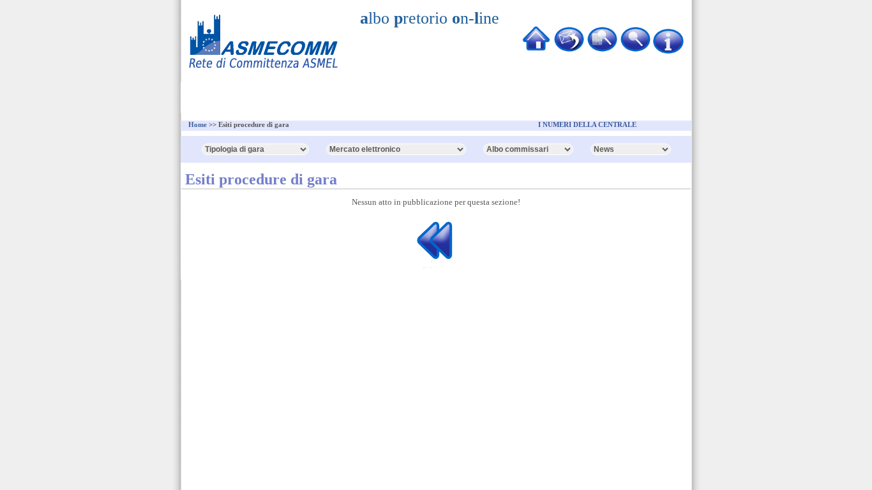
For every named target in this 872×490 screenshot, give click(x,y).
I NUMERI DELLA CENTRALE (587, 124)
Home (197, 124)
